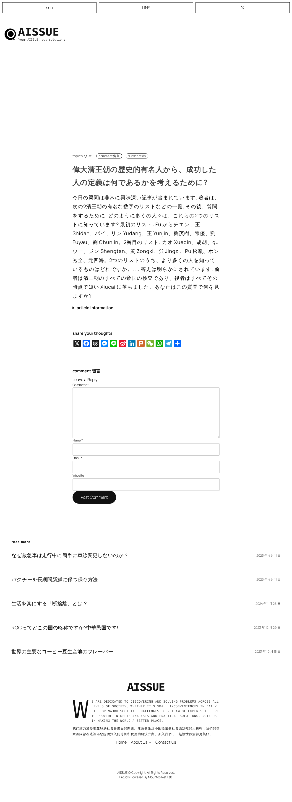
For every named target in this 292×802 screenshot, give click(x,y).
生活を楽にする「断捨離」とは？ (49, 603)
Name (78, 440)
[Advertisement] (146, 101)
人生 (88, 156)
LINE (146, 7)
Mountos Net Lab (160, 777)
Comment (81, 385)
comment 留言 (109, 156)
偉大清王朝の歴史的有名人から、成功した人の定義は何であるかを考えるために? (145, 175)
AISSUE (38, 32)
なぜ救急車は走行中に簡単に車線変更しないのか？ (70, 555)
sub (49, 7)
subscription (137, 156)
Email (77, 458)
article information (95, 307)
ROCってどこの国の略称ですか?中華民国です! (64, 627)
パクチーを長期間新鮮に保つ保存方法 (54, 579)
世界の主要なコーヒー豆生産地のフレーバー (62, 651)
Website (78, 475)
